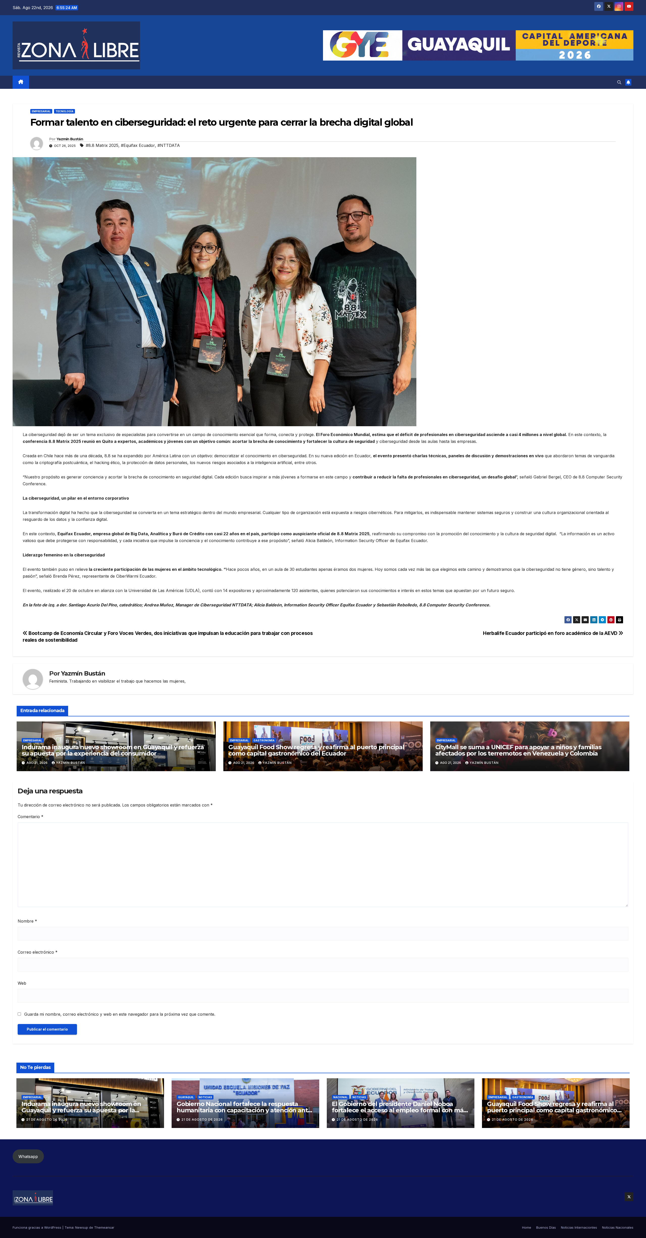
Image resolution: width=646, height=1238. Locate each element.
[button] (619, 82)
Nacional (340, 1097)
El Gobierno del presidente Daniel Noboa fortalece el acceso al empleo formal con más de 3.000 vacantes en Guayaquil (399, 1110)
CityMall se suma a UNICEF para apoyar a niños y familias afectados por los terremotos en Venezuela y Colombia (518, 750)
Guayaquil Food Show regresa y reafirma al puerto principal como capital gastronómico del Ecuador (316, 750)
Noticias (205, 1097)
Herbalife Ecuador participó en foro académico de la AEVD (550, 633)
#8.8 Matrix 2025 (102, 145)
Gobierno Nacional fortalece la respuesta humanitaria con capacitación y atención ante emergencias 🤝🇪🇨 (244, 1110)
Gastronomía (264, 740)
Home (526, 1227)
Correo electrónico (38, 952)
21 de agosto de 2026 (47, 1119)
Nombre (27, 921)
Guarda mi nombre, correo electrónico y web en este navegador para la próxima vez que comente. (119, 1014)
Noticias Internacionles (579, 1227)
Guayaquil (186, 1097)
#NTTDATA (168, 145)
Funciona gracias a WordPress (37, 1227)
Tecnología (64, 111)
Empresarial (41, 111)
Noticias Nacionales (617, 1227)
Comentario (30, 816)
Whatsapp (28, 1156)
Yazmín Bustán (70, 139)
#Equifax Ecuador (138, 145)
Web (22, 983)
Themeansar (104, 1227)
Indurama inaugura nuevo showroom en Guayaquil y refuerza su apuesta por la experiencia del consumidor (113, 750)
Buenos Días (546, 1227)
